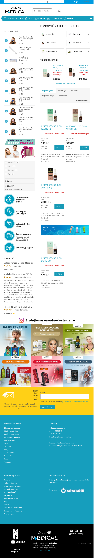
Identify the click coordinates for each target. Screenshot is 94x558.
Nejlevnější (62, 90)
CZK (76, 2)
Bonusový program (11, 498)
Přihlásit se (47, 407)
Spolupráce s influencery (13, 511)
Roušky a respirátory (11, 434)
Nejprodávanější (48, 96)
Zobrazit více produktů (64, 84)
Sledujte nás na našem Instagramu (50, 320)
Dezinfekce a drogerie (12, 437)
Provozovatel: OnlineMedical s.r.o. (61, 443)
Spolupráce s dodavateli (13, 508)
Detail (59, 148)
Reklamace (8, 495)
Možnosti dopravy (10, 483)
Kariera (6, 505)
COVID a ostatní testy (11, 431)
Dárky (6, 450)
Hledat (56, 11)
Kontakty (7, 480)
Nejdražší (74, 90)
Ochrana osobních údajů (12, 486)
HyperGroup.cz (44, 550)
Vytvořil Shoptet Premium (84, 543)
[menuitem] (13, 18)
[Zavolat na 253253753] (7, 2)
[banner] (65, 230)
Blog (52, 2)
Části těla (7, 447)
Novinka (12, 170)
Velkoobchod (40, 2)
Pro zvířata (8, 456)
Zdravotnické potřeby (12, 428)
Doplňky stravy (9, 440)
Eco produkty (9, 453)
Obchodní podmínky (11, 489)
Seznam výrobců (10, 492)
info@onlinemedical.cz (62, 437)
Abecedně (63, 96)
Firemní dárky (9, 514)
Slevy (6, 459)
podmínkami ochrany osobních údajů (75, 402)
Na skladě (13, 162)
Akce (11, 166)
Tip (10, 174)
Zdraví (6, 443)
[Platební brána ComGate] (76, 532)
